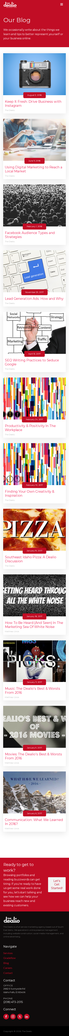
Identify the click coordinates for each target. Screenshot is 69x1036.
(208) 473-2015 (13, 1002)
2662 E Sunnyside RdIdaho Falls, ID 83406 (14, 990)
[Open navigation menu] (61, 5)
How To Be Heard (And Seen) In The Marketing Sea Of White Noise (34, 625)
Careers (7, 967)
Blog (6, 962)
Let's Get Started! (57, 884)
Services (8, 953)
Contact (8, 972)
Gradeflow (9, 957)
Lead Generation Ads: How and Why (34, 299)
